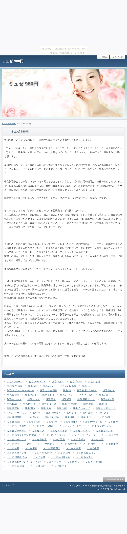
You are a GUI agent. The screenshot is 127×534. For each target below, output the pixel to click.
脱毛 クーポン (86, 395)
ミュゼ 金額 (97, 439)
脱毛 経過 (66, 399)
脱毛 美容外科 (14, 417)
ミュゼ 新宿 (31, 448)
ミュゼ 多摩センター (17, 453)
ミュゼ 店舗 (64, 453)
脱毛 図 (103, 404)
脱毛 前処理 (94, 381)
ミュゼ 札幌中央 (109, 444)
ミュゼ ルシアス (110, 435)
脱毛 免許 (86, 417)
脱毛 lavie (12, 404)
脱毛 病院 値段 (14, 386)
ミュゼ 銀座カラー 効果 (19, 444)
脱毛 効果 (88, 404)
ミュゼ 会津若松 (9, 123)
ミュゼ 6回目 (14, 421)
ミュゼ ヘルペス (81, 430)
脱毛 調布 (103, 412)
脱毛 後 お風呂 (69, 404)
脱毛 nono (48, 386)
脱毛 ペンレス (14, 399)
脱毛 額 (67, 390)
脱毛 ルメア (33, 399)
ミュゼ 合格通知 (68, 444)
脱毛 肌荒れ (13, 408)
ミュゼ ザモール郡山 (43, 426)
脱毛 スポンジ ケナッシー (20, 390)
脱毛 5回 (32, 386)
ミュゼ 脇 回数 (38, 466)
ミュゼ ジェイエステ (70, 426)
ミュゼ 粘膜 (39, 457)
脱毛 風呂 (46, 408)
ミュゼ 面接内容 (93, 461)
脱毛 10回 (62, 408)
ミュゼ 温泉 (59, 439)
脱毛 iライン (66, 395)
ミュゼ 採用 (89, 444)
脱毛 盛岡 (70, 417)
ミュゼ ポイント (104, 430)
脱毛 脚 (36, 412)
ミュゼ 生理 (93, 448)
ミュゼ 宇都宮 (39, 439)
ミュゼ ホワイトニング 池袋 (21, 435)
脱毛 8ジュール (15, 381)
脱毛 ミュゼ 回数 (48, 390)
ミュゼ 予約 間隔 (15, 466)
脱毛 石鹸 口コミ (86, 399)
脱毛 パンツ (105, 395)
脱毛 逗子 (72, 412)
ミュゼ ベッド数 (58, 430)
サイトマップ (118, 57)
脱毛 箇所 (51, 399)
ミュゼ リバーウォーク (84, 435)
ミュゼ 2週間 (103, 417)
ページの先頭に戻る (115, 479)
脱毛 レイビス (49, 404)
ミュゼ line (52, 421)
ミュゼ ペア (38, 430)
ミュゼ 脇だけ (59, 466)
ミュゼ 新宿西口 (51, 448)
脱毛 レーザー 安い (17, 412)
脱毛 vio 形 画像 (68, 386)
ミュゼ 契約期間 (45, 444)
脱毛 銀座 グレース (87, 390)
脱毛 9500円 (107, 399)
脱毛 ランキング (81, 408)
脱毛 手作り (76, 381)
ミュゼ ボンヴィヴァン (54, 435)
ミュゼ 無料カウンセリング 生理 (24, 461)
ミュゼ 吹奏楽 (73, 448)
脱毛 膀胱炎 (13, 395)
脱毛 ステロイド (37, 381)
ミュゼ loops (70, 421)
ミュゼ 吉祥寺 (78, 439)
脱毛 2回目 (33, 417)
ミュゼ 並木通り (84, 457)
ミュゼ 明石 (73, 461)
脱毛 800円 (48, 395)
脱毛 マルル (58, 381)
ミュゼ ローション (16, 439)
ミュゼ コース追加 (16, 426)
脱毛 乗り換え (53, 412)
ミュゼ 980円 (13, 61)
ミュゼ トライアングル (99, 426)
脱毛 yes (86, 386)
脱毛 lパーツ (29, 404)
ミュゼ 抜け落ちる (60, 457)
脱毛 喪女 (88, 412)
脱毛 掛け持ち (52, 417)
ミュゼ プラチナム (16, 430)
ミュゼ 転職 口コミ (86, 453)
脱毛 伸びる (109, 390)
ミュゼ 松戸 (13, 448)
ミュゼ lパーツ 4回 (92, 421)
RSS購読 (103, 57)
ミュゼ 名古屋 (54, 461)
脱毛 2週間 (30, 395)
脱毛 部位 (30, 408)
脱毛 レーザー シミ (106, 408)
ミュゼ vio (113, 421)
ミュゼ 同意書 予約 (17, 457)
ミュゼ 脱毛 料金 (43, 453)
